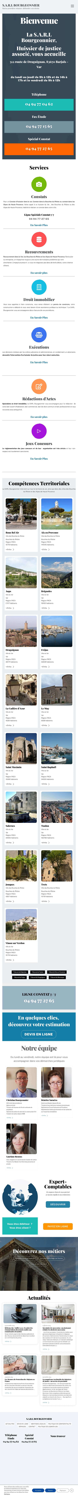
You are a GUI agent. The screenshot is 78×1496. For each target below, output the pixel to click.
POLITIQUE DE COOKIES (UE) (48, 1426)
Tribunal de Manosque (57, 977)
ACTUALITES (9, 1424)
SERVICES (22, 1426)
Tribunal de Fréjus (19, 977)
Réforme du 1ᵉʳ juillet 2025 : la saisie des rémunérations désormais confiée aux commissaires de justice (19, 1330)
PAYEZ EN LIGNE (58, 1226)
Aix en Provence (49, 532)
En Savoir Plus (39, 225)
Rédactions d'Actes (39, 398)
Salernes (10, 825)
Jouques (10, 884)
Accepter (38, 1490)
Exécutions (39, 347)
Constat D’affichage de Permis (51, 1258)
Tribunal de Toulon (37, 972)
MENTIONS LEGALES (38, 1424)
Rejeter (50, 1490)
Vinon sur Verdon (15, 943)
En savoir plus (39, 272)
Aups (8, 591)
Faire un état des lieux (38, 1264)
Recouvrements (39, 251)
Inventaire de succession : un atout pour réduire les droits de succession (57, 1329)
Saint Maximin (13, 767)
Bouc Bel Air (12, 532)
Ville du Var (9, 595)
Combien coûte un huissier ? (25, 1258)
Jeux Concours (39, 443)
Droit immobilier (39, 299)
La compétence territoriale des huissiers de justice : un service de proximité (57, 1380)
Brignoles (46, 591)
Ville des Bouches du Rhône (15, 536)
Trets (44, 884)
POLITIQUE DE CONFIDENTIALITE (59, 1424)
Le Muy (45, 708)
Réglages (7, 1494)
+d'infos (8, 549)
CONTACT (32, 1426)
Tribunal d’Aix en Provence (57, 972)
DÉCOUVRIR (58, 1204)
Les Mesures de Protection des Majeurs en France (20, 1380)
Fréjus (44, 649)
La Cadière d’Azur (15, 708)
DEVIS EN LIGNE (38, 1034)
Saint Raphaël (48, 767)
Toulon (45, 825)
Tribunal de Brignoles (20, 972)
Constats (39, 196)
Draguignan (12, 649)
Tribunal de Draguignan (37, 977)
